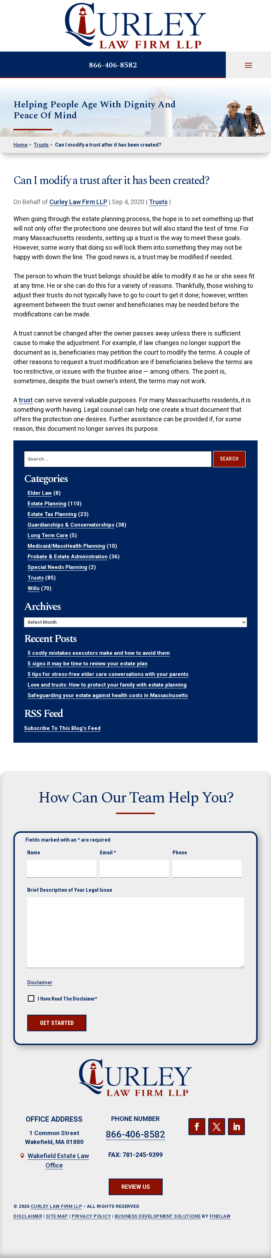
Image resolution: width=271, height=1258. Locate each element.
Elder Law (40, 493)
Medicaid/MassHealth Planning (66, 546)
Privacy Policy (91, 1216)
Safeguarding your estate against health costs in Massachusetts (108, 695)
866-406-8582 (113, 65)
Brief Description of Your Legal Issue (69, 890)
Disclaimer (40, 982)
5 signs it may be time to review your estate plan (87, 663)
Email (108, 852)
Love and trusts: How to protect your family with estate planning (107, 685)
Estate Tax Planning (52, 514)
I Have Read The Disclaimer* (67, 999)
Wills (34, 588)
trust (26, 400)
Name (33, 852)
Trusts (158, 202)
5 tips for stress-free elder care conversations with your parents (108, 674)
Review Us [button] (135, 1186)
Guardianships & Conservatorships (71, 525)
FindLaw (220, 1216)
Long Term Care (48, 535)
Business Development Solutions (158, 1216)
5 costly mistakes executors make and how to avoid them (99, 653)
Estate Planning (47, 503)
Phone (180, 852)
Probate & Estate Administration (68, 556)
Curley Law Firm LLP (78, 202)
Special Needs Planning (57, 567)
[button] (248, 65)
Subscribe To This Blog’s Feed (62, 728)
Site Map (57, 1216)
